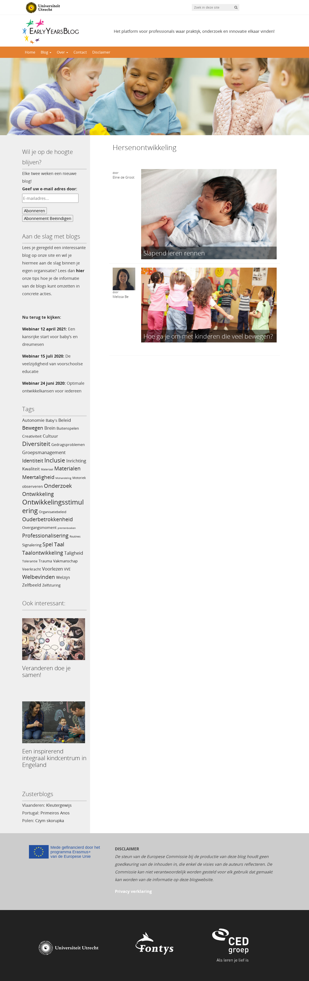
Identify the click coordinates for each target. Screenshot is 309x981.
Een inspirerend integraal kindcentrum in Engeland (54, 758)
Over (61, 52)
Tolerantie (30, 561)
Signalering (31, 544)
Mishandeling (63, 478)
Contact (80, 52)
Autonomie (33, 420)
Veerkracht (31, 569)
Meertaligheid (38, 477)
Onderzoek (58, 485)
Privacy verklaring (133, 891)
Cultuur (50, 436)
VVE (67, 569)
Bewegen (32, 427)
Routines (75, 536)
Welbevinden (38, 576)
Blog (45, 52)
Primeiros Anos (55, 813)
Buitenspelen (68, 428)
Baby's (51, 420)
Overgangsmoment (39, 527)
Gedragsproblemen (68, 444)
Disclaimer (101, 52)
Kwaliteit (31, 469)
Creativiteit (32, 436)
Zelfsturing (51, 585)
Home (30, 52)
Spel (48, 544)
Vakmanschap (65, 561)
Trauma (45, 561)
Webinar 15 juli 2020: (43, 356)
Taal (59, 544)
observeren (32, 486)
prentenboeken (67, 528)
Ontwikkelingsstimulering (53, 506)
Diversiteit (36, 444)
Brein (49, 428)
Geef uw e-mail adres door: (49, 188)
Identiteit (32, 460)
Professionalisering (45, 535)
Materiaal (47, 469)
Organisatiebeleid (52, 511)
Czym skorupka (49, 820)
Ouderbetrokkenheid (47, 519)
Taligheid (73, 553)
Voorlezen (52, 569)
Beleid (64, 420)
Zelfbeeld (31, 585)
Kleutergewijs (59, 805)
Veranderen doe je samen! (46, 671)
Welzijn (63, 577)
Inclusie (54, 460)
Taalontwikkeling (42, 552)
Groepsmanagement (44, 452)
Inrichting (76, 461)
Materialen (67, 468)
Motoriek (79, 478)
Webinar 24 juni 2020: (44, 383)
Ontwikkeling (38, 494)
